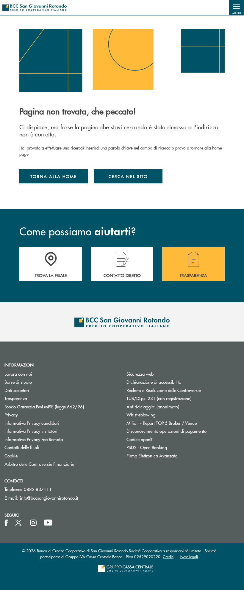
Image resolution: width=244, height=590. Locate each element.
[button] (236, 7)
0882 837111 (38, 489)
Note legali (189, 556)
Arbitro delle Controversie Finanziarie (61, 464)
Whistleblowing (140, 414)
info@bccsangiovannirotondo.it (49, 498)
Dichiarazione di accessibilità (153, 382)
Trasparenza (15, 398)
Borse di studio (40, 382)
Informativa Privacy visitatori (30, 431)
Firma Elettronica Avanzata (151, 455)
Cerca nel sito (128, 176)
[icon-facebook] (6, 523)
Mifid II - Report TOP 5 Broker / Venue (161, 423)
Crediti (168, 556)
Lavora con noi (18, 374)
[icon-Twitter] (19, 523)
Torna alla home (53, 176)
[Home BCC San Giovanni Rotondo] (34, 7)
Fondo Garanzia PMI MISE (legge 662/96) (61, 406)
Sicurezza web (140, 374)
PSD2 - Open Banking (169, 447)
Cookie (11, 455)
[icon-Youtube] (48, 523)
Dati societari (16, 390)
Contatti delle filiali (21, 447)
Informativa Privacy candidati (31, 423)
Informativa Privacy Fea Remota (33, 439)
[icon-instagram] (33, 523)
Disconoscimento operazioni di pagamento (166, 431)
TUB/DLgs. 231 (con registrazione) (158, 398)
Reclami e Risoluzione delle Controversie (163, 390)
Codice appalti (140, 439)
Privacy (11, 414)
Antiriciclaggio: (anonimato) (152, 406)
